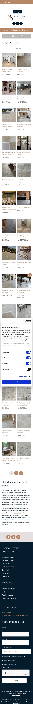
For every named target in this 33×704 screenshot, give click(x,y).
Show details (23, 376)
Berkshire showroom (8, 557)
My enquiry (17, 12)
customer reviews (20, 693)
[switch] (28, 357)
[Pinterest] (13, 537)
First (3, 630)
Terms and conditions (9, 598)
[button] (3, 2)
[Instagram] (18, 537)
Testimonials (6, 573)
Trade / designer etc (10, 664)
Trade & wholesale (8, 567)
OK (16, 382)
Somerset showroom (8, 560)
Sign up (14, 680)
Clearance (5, 563)
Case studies (6, 570)
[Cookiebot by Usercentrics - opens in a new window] (23, 321)
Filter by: (15, 36)
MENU (8, 2)
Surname (4, 639)
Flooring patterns (7, 595)
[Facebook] (8, 537)
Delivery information (8, 588)
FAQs (4, 592)
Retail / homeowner (9, 660)
